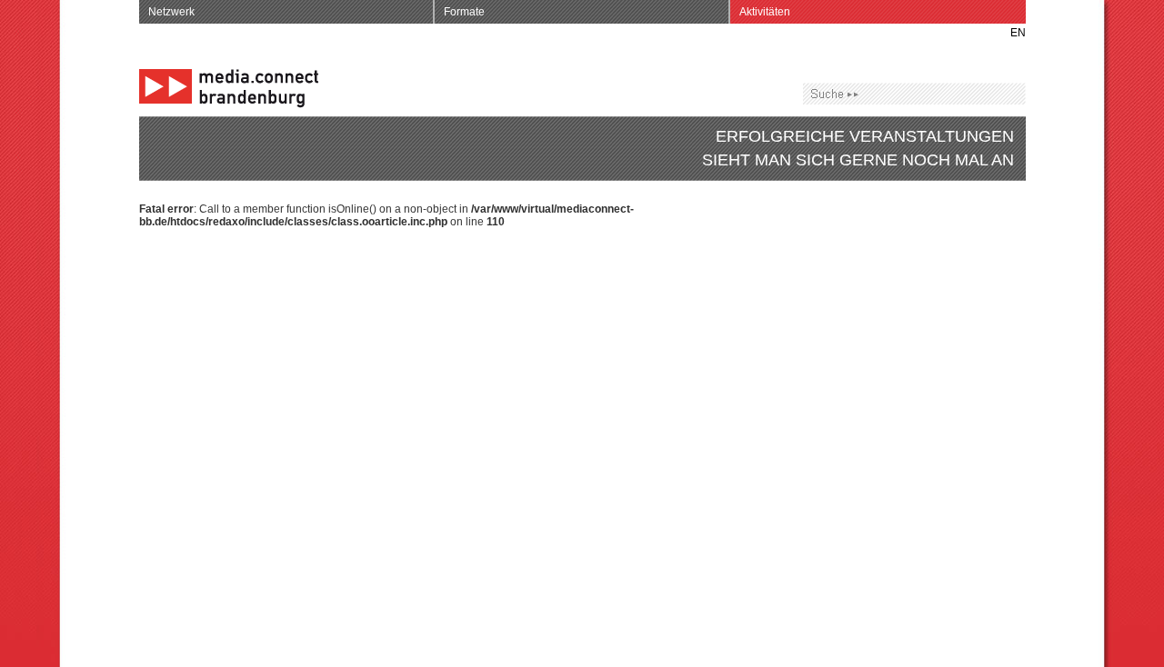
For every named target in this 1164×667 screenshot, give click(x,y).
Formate (464, 11)
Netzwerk (171, 11)
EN (1018, 32)
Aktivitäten (764, 11)
